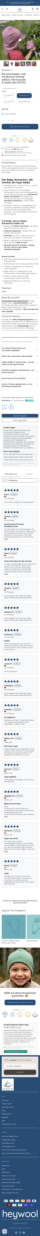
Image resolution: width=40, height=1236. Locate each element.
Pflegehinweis (6, 288)
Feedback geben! (20, 416)
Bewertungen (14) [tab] (11, 474)
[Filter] (4, 480)
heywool (28, 1059)
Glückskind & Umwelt (9, 1124)
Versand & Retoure (11, 316)
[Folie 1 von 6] (6, 63)
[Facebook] (16, 1232)
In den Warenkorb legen (21, 127)
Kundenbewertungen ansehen (15, 1051)
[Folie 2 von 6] (11, 63)
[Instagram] (20, 1232)
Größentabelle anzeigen (9, 88)
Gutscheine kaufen (8, 1186)
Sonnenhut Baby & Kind (10, 1136)
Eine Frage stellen (20, 420)
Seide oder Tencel (8, 1107)
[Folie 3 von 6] (17, 63)
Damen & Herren (17, 15)
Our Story (5, 1100)
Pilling (4, 1110)
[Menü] (2, 9)
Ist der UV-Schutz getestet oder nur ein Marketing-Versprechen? (20, 385)
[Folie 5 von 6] (28, 63)
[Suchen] (7, 9)
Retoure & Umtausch (9, 1176)
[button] (6, 70)
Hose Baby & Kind (8, 1143)
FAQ (3, 1121)
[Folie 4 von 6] (22, 63)
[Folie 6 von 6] (34, 63)
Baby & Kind (6, 15)
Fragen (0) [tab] (29, 474)
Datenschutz (6, 1172)
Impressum (5, 1165)
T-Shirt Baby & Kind (8, 1146)
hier (32, 328)
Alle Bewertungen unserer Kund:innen (20, 1002)
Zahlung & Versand (8, 1179)
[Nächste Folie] (37, 3)
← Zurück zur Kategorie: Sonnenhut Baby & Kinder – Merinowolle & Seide (20, 901)
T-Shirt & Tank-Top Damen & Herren (14, 1150)
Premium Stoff (7, 1104)
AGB (3, 1169)
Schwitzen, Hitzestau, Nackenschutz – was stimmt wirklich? (20, 371)
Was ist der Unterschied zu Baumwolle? (20, 356)
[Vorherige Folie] (2, 3)
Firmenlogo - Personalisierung (12, 1189)
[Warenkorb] (37, 9)
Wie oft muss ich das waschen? (20, 378)
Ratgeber (5, 1117)
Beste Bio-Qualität (11, 297)
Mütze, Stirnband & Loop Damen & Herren (16, 1153)
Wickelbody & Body (8, 1140)
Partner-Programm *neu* (10, 1193)
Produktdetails (9, 162)
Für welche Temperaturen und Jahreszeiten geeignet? (20, 349)
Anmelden (20, 1072)
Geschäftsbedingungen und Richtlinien (20, 1228)
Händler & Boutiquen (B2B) (11, 1182)
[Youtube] (24, 1232)
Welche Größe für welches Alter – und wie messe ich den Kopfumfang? (20, 363)
